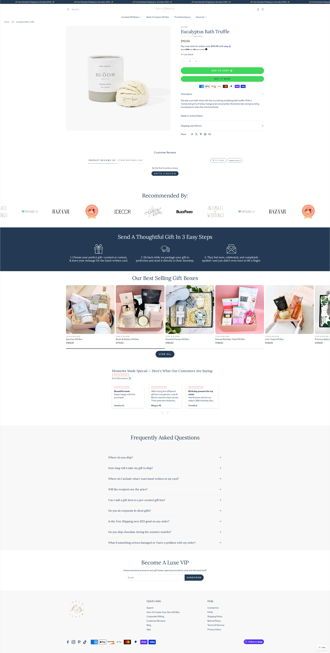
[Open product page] (90, 309)
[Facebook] (192, 134)
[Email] (209, 134)
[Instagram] (73, 642)
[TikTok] (85, 642)
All (13, 22)
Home (6, 22)
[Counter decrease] (184, 61)
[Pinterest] (201, 134)
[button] (84, 9)
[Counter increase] (196, 61)
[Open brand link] (38, 212)
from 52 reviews (120, 378)
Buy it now (222, 79)
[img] (166, 375)
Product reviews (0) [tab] (102, 160)
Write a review (165, 173)
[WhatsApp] (205, 134)
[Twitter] (196, 134)
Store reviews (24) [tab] (130, 160)
